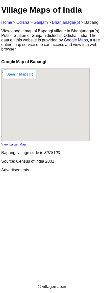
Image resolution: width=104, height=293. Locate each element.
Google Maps (76, 40)
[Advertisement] (52, 228)
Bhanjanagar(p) (66, 22)
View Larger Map (13, 144)
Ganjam (41, 22)
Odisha (22, 22)
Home (6, 22)
